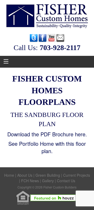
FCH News (30, 180)
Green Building (48, 175)
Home (9, 175)
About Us (24, 175)
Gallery (48, 180)
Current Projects (76, 175)
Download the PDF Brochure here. (47, 134)
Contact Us (66, 180)
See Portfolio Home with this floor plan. (47, 147)
